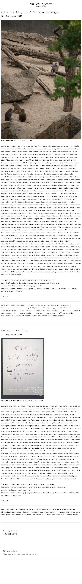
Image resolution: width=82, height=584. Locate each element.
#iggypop (54, 308)
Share (5, 296)
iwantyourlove (37, 512)
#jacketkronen (66, 308)
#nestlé (28, 310)
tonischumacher (57, 316)
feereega (57, 509)
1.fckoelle (75, 310)
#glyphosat (37, 308)
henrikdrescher (68, 509)
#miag (21, 310)
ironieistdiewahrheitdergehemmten (15, 512)
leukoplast (19, 316)
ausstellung (12, 509)
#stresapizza (52, 310)
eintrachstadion (25, 313)
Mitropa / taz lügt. (15, 330)
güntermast (38, 313)
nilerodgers (38, 515)
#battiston (21, 305)
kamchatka (75, 512)
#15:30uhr (5, 305)
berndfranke (6, 313)
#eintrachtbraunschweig (61, 305)
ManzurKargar (43, 316)
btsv (15, 313)
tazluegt (60, 515)
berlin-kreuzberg (26, 509)
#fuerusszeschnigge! (22, 308)
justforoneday (50, 512)
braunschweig (40, 509)
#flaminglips (6, 308)
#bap (13, 305)
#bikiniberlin (34, 305)
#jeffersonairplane (9, 310)
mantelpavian (31, 316)
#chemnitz (45, 305)
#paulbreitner (40, 310)
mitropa (28, 515)
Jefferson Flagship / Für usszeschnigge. (30, 12)
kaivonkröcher (7, 316)
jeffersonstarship (65, 313)
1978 (3, 509)
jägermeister (50, 313)
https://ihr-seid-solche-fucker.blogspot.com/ (19, 554)
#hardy (46, 308)
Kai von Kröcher (41, 4)
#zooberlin (64, 310)
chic (49, 509)
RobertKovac (50, 515)
